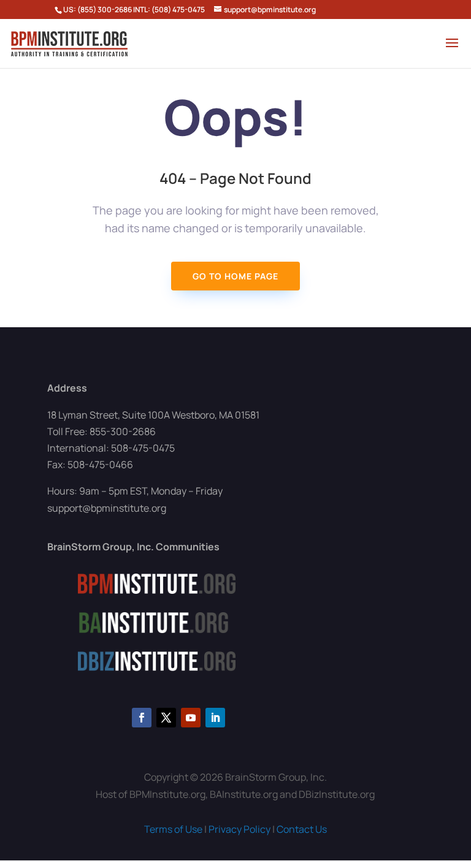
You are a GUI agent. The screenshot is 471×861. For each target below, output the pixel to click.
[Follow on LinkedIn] (215, 717)
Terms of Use (173, 829)
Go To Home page (235, 276)
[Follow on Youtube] (191, 717)
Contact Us (302, 829)
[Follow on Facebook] (141, 717)
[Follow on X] (166, 717)
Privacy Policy (239, 829)
